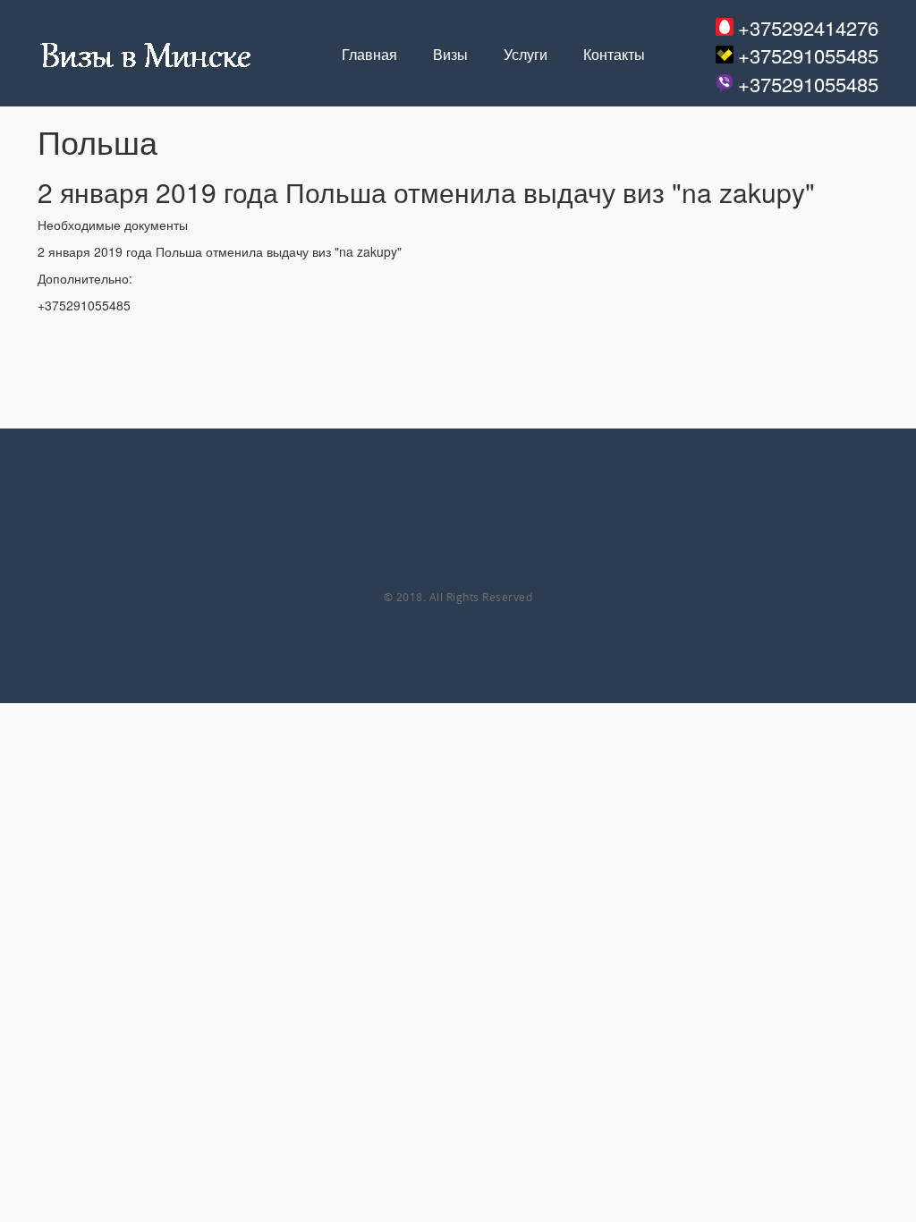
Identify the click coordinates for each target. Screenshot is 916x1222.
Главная (369, 54)
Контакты (614, 54)
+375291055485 (808, 55)
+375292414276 (808, 27)
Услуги (525, 54)
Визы (450, 54)
